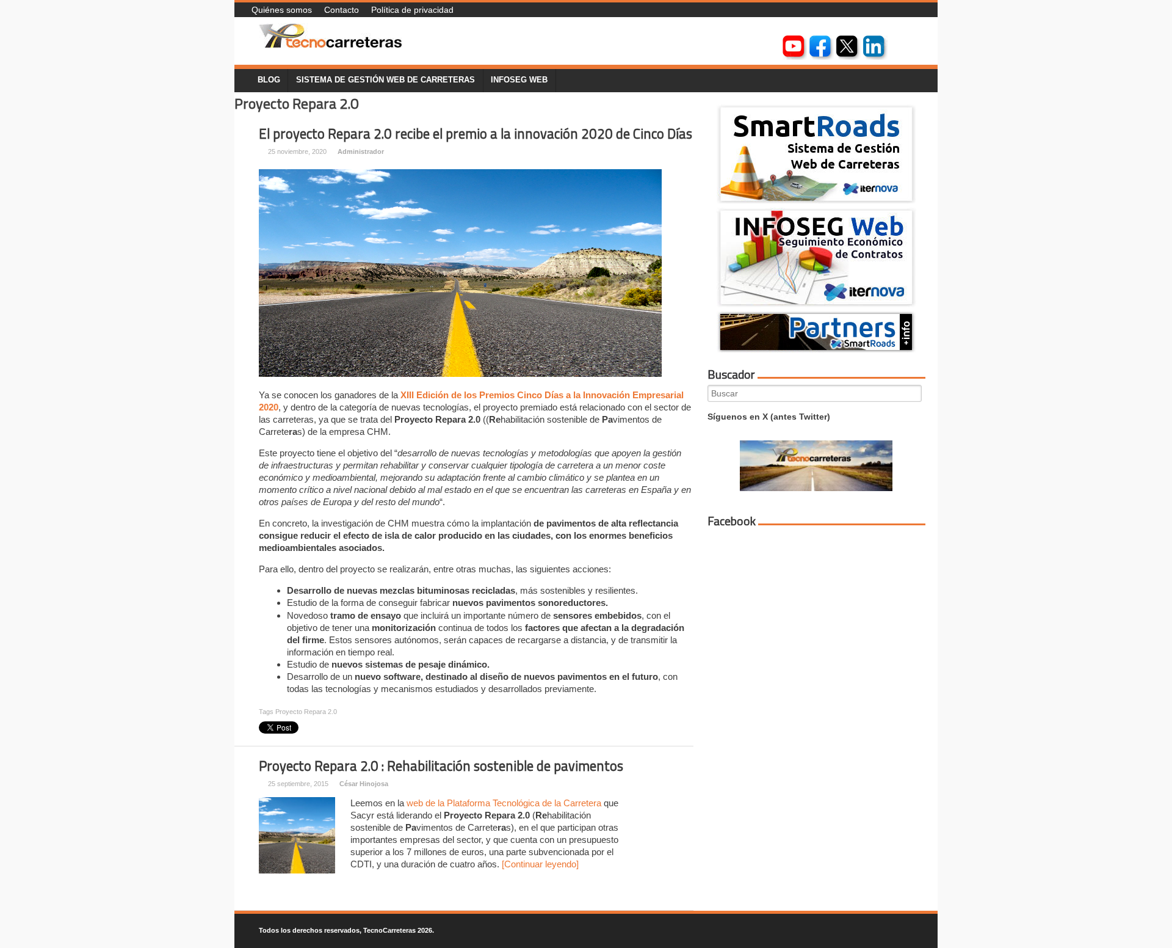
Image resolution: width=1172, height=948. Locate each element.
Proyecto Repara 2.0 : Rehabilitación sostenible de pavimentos (441, 766)
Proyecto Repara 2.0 (306, 711)
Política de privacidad (412, 10)
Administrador (361, 151)
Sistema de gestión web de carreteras (385, 80)
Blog (269, 80)
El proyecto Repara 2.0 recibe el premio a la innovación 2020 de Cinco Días (475, 133)
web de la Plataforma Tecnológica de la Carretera (504, 803)
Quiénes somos (281, 10)
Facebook (731, 521)
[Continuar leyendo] (540, 864)
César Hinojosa (363, 783)
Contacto (341, 10)
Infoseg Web (519, 80)
